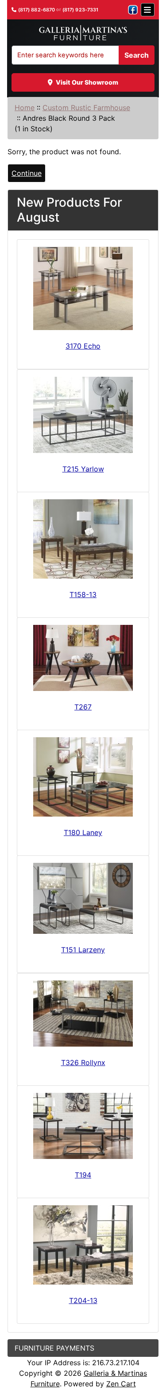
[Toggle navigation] (147, 9)
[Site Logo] (83, 33)
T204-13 (83, 1300)
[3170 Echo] (83, 288)
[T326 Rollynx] (83, 1013)
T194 (83, 1174)
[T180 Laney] (83, 777)
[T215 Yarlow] (83, 415)
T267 (83, 706)
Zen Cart (121, 1383)
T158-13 (83, 594)
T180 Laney (83, 832)
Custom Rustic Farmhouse (86, 107)
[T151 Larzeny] (83, 898)
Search (136, 55)
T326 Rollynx (83, 1062)
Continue (27, 173)
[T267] (83, 658)
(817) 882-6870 (36, 10)
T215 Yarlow (83, 468)
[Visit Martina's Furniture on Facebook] (133, 10)
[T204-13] (83, 1245)
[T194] (83, 1126)
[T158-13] (83, 539)
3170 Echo (83, 346)
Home (25, 107)
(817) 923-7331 (80, 10)
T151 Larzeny (83, 949)
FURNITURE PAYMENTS (54, 1348)
